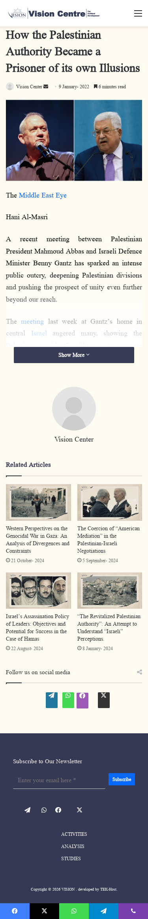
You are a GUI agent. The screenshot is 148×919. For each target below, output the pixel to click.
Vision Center (74, 439)
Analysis (72, 846)
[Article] (67, 13)
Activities (74, 834)
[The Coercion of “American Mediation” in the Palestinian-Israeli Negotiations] (109, 502)
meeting (32, 321)
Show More (72, 355)
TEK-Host (108, 889)
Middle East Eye (43, 195)
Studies (71, 858)
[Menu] (138, 16)
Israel (39, 333)
